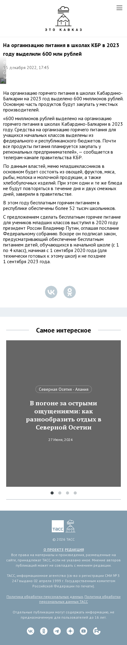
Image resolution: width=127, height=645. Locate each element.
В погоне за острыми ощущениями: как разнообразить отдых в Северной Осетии (63, 415)
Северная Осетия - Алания (63, 389)
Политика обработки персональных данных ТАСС (80, 599)
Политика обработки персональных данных (44, 596)
